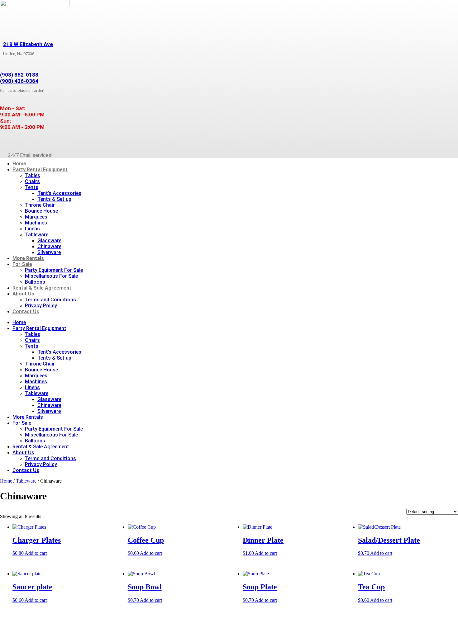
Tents (31, 187)
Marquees (36, 217)
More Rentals (28, 258)
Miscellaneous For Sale (51, 276)
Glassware (49, 240)
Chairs (32, 181)
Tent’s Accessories (59, 193)
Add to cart (36, 553)
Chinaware (49, 246)
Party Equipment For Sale (54, 270)
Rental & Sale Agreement (41, 288)
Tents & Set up (54, 199)
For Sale (22, 264)
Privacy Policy (41, 306)
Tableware (36, 235)
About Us (23, 294)
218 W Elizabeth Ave (28, 44)
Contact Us (25, 311)
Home (19, 164)
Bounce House (41, 211)
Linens (32, 229)
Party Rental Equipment (40, 169)
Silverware (49, 252)
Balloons (35, 282)
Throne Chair (40, 205)
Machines (36, 223)
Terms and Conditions (50, 300)
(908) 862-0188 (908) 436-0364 (19, 78)
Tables (32, 175)
